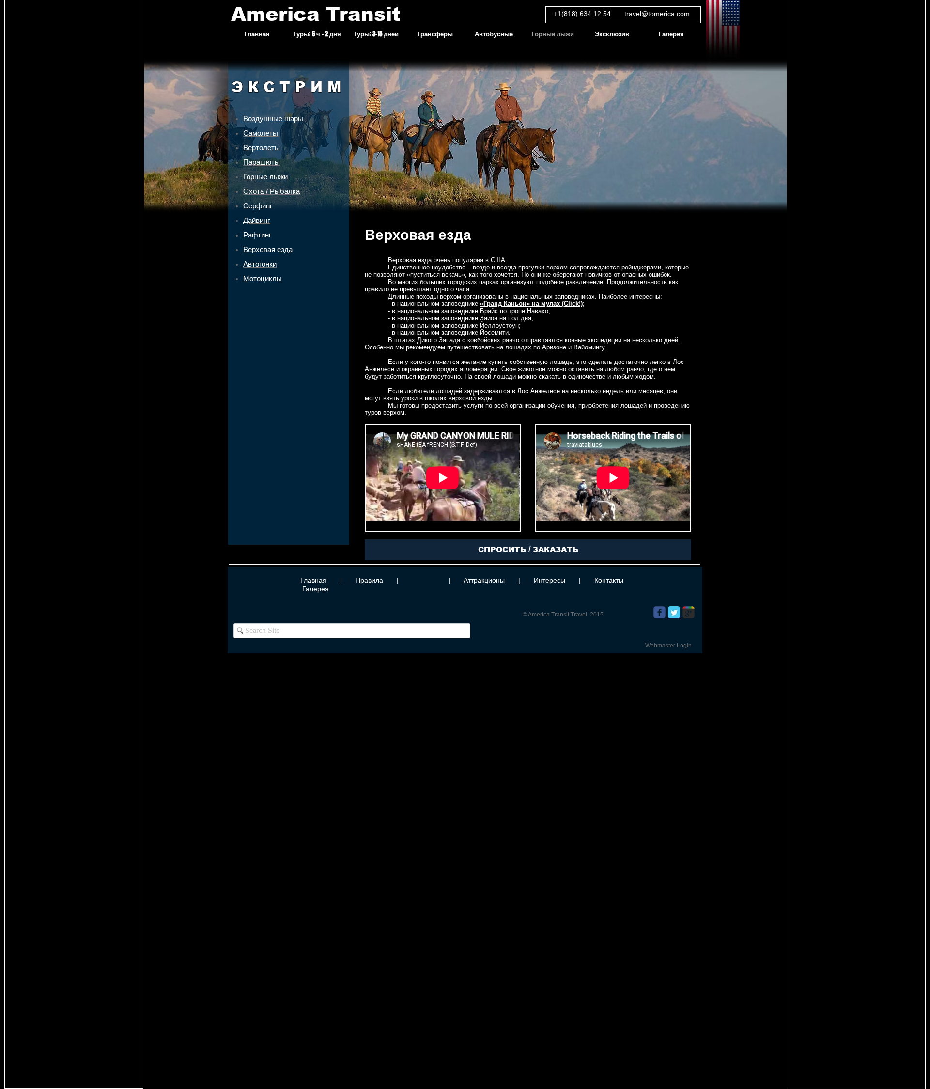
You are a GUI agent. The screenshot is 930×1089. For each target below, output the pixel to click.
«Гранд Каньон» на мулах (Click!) (531, 303)
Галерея (315, 589)
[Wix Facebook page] (659, 612)
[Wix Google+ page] (688, 612)
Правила (369, 580)
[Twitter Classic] (674, 612)
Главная (313, 580)
